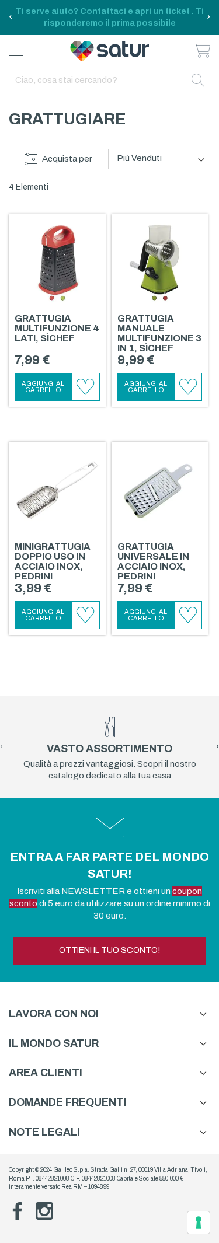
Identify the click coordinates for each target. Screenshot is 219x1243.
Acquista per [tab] (67, 158)
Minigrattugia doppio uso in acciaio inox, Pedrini (53, 561)
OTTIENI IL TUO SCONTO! (109, 950)
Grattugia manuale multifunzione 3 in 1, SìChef (159, 333)
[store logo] (109, 51)
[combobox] (109, 80)
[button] (86, 387)
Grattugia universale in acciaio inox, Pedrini (153, 561)
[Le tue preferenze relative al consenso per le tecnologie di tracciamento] (198, 1222)
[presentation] (10, 17)
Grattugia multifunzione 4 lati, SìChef (57, 328)
